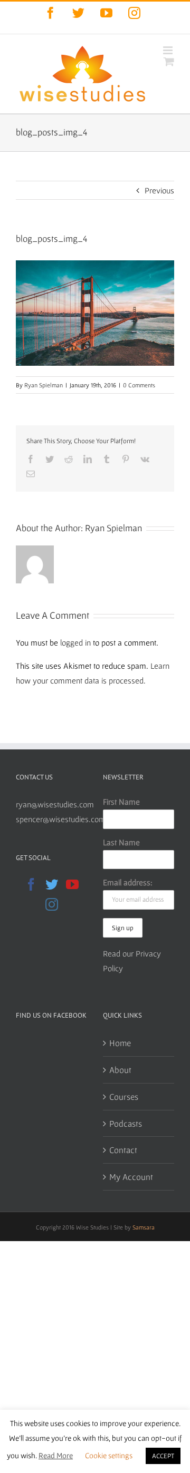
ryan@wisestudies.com (55, 804)
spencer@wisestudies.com (61, 819)
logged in (75, 642)
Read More (56, 1455)
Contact (123, 1150)
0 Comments (139, 385)
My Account (131, 1177)
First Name (121, 801)
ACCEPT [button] (163, 1456)
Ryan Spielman (43, 385)
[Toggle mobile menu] (168, 50)
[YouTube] (72, 884)
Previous (159, 190)
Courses (123, 1096)
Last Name (121, 842)
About (120, 1070)
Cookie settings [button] (108, 1455)
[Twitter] (51, 884)
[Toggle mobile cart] (169, 61)
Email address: (128, 882)
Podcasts (125, 1123)
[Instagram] (51, 904)
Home (120, 1043)
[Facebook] (31, 884)
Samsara (143, 1227)
